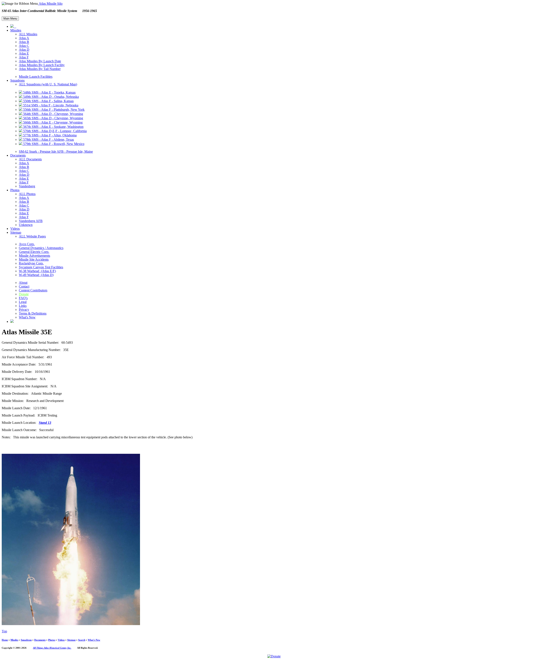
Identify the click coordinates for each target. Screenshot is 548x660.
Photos (14, 190)
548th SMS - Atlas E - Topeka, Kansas (49, 92)
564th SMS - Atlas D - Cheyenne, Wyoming (52, 114)
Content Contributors (33, 290)
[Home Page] (13, 26)
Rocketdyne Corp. (31, 263)
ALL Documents (30, 159)
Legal (23, 302)
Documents (18, 155)
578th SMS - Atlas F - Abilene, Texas (48, 139)
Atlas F (24, 57)
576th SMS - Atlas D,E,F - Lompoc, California (54, 131)
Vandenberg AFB (31, 221)
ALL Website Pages (32, 236)
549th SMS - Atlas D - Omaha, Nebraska (50, 97)
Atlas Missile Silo (50, 3)
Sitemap (15, 232)
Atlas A (24, 38)
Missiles (15, 30)
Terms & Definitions (32, 313)
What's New (27, 317)
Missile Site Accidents (34, 259)
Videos (15, 228)
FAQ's (23, 298)
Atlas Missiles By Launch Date (40, 61)
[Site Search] (12, 321)
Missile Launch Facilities (35, 76)
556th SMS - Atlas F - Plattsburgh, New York (53, 109)
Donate (24, 294)
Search (81, 640)
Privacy (24, 309)
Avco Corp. (27, 244)
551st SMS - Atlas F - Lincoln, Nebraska (50, 105)
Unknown (26, 225)
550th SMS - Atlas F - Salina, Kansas (48, 101)
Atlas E (24, 53)
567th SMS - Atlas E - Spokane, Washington (52, 126)
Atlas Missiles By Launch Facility (42, 65)
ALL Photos (27, 194)
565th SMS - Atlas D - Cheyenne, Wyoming (52, 118)
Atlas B (24, 42)
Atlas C (24, 46)
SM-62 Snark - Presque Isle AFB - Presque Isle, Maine (56, 151)
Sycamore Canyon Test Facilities (41, 267)
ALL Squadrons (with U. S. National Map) (48, 84)
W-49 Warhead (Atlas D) (36, 275)
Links (23, 306)
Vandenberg (27, 186)
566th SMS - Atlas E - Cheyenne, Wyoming (52, 122)
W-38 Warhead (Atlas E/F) (37, 271)
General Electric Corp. (34, 252)
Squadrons (17, 80)
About (23, 282)
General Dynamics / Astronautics (41, 248)
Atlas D (24, 49)
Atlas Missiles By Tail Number (40, 69)
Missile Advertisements (34, 255)
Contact (24, 286)
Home (5, 640)
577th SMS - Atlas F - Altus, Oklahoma (49, 135)
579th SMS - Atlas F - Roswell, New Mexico (53, 144)
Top (4, 631)
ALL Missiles (28, 34)
